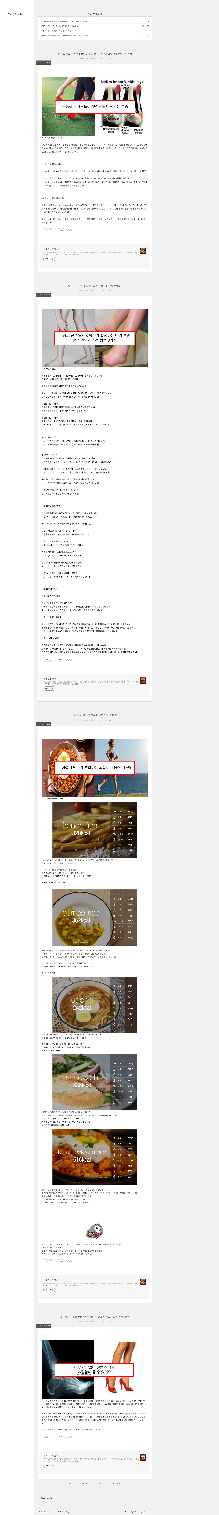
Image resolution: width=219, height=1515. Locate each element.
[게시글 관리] (53, 230)
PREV (70, 1483)
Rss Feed (42, 1512)
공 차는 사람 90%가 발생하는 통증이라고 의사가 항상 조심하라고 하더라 (67, 21)
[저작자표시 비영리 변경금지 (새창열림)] (69, 230)
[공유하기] (50, 230)
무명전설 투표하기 (17, 13)
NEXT (118, 1483)
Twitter (50, 1512)
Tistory (135, 1512)
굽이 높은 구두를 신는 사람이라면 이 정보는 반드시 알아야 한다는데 (65, 35)
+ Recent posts (45, 1498)
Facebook (56, 1512)
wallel (149, 1512)
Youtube (62, 1512)
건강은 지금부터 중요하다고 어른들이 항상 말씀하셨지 (60, 26)
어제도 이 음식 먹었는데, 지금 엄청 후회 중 (56, 31)
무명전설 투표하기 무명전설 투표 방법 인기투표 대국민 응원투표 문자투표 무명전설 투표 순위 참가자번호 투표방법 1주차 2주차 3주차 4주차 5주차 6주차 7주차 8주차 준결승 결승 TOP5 (91, 253)
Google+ (68, 1512)
